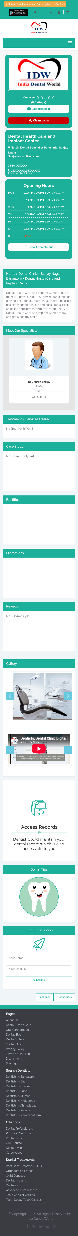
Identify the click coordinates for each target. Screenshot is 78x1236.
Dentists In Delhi (16, 1081)
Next (68, 696)
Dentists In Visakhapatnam (23, 1115)
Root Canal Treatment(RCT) (24, 1166)
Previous (10, 696)
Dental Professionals (19, 1128)
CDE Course (14, 1143)
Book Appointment (40, 247)
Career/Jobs (14, 1152)
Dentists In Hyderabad (20, 1100)
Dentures (12, 1185)
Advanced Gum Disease (21, 1190)
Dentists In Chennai (18, 1086)
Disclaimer (13, 1058)
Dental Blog (13, 1034)
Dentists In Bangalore (20, 1076)
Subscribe (39, 980)
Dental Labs (14, 1138)
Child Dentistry (15, 1175)
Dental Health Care (18, 1025)
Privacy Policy (15, 1049)
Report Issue (65, 997)
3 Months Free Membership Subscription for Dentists (35, 4)
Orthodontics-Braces (19, 1170)
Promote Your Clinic (19, 1133)
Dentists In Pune (16, 1091)
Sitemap (11, 1063)
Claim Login (40, 120)
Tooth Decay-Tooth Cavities (24, 1199)
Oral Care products (18, 1029)
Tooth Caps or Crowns (20, 1195)
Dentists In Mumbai (18, 1096)
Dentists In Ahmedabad (21, 1105)
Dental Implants (16, 1180)
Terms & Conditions (18, 1053)
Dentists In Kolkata (18, 1110)
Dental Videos (15, 1039)
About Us (12, 1020)
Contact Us (13, 1044)
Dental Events (15, 1147)
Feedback (44, 997)
